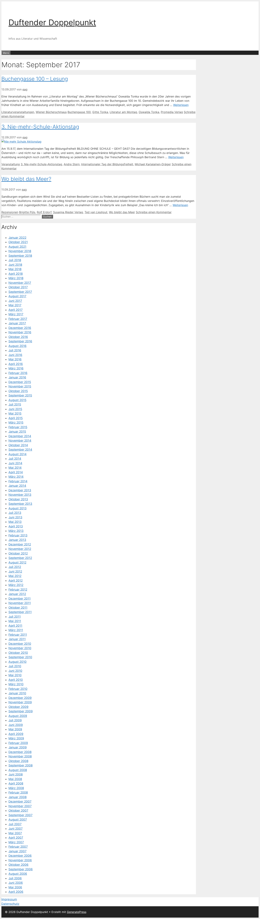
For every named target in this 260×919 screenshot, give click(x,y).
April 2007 (15, 837)
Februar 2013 (17, 535)
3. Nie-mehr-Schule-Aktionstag (40, 127)
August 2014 (17, 454)
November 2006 (20, 860)
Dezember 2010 (19, 643)
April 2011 (15, 625)
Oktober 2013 (18, 499)
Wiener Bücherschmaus (51, 112)
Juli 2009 (15, 720)
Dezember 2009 (20, 698)
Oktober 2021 (18, 242)
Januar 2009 (17, 747)
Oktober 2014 (18, 445)
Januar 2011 (17, 639)
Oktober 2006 (18, 864)
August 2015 (17, 400)
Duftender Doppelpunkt (52, 22)
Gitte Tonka (100, 112)
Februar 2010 (17, 689)
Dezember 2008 (19, 752)
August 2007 (17, 819)
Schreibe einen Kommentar (154, 212)
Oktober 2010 (18, 652)
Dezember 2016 (19, 328)
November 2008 (20, 756)
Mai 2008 (15, 779)
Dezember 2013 (19, 490)
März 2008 (16, 788)
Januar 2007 (17, 851)
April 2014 (15, 472)
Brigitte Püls (27, 212)
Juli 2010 (14, 666)
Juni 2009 (15, 725)
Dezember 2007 (19, 801)
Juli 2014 (14, 458)
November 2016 (19, 332)
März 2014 (16, 476)
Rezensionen (9, 212)
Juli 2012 (14, 567)
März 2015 (15, 422)
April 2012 (15, 580)
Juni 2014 (15, 463)
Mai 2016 (15, 359)
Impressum (9, 899)
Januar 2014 (17, 485)
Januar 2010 (17, 693)
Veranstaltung (10, 164)
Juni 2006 (15, 882)
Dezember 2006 (20, 855)
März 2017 (15, 314)
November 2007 (20, 806)
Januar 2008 (17, 797)
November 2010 (19, 648)
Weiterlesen (181, 105)
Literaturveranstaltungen (17, 112)
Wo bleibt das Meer (122, 212)
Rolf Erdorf (44, 212)
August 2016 (17, 346)
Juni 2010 (15, 671)
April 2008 (15, 783)
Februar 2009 (18, 743)
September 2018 (20, 255)
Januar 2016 (17, 377)
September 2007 (20, 815)
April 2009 (15, 734)
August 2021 (17, 246)
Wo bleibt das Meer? (26, 179)
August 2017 (17, 296)
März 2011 (15, 630)
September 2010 (20, 657)
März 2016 (16, 368)
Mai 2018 (14, 269)
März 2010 (16, 684)
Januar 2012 (17, 594)
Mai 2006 (15, 887)
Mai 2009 (15, 729)
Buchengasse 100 (79, 112)
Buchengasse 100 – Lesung (34, 79)
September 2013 (20, 504)
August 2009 (17, 716)
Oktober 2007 (18, 810)
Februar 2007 (18, 846)
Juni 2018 (15, 264)
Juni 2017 (15, 301)
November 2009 (20, 702)
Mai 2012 (14, 576)
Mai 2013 (15, 522)
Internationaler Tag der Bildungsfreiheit (107, 164)
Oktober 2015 (18, 391)
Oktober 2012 (18, 553)
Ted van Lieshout (96, 212)
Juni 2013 (15, 517)
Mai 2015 (14, 413)
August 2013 (17, 508)
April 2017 (15, 310)
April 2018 (15, 273)
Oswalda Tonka (149, 112)
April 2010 (15, 680)
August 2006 (17, 873)
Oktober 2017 (18, 287)
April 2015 (15, 418)
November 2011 (19, 603)
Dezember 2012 (19, 544)
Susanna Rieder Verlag (68, 212)
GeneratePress (76, 912)
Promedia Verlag (172, 112)
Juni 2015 (15, 409)
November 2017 (19, 283)
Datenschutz (10, 904)
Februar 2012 (17, 589)
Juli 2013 (14, 513)
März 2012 (15, 585)
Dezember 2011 (19, 598)
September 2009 (20, 711)
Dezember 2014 (19, 436)
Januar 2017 (17, 323)
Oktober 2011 (17, 607)
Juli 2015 (14, 404)
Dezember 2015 (19, 382)
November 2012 (19, 549)
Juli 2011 (14, 616)
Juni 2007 (15, 828)
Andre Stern (72, 164)
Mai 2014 (15, 467)
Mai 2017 (14, 305)
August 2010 (17, 662)
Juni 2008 (15, 774)
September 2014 (20, 449)
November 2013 (19, 494)
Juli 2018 (14, 260)
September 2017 (20, 292)
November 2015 (19, 386)
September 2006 (20, 869)
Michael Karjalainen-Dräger (153, 164)
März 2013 (16, 531)
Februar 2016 (17, 373)
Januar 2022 (17, 237)
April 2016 (15, 364)
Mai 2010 (15, 675)
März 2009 (16, 738)
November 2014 (19, 440)
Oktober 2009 (18, 707)
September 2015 (20, 395)
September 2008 (20, 765)
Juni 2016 (15, 355)
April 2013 (15, 526)
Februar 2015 (17, 427)
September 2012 (20, 558)
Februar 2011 (17, 634)
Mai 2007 (15, 833)
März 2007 (16, 842)
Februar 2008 (18, 792)
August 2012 (17, 562)
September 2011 (20, 612)
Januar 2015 (17, 431)
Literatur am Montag (123, 112)
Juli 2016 (14, 350)
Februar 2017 (17, 319)
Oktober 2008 (18, 761)
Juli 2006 (15, 878)
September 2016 (20, 341)
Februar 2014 (17, 481)
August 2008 (17, 770)
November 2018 (19, 251)
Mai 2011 (14, 621)
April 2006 (15, 892)
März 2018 (15, 278)
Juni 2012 (15, 571)
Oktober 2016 (18, 337)
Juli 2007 (15, 824)
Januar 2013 (17, 540)
